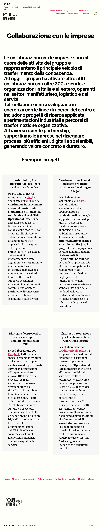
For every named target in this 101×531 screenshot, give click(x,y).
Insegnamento (69, 11)
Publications (60, 14)
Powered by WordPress (27, 525)
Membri (70, 14)
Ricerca (59, 11)
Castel (81, 201)
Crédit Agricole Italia (72, 350)
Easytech (14, 354)
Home (52, 11)
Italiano (84, 14)
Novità (76, 14)
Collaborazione (83, 11)
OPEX (7, 4)
